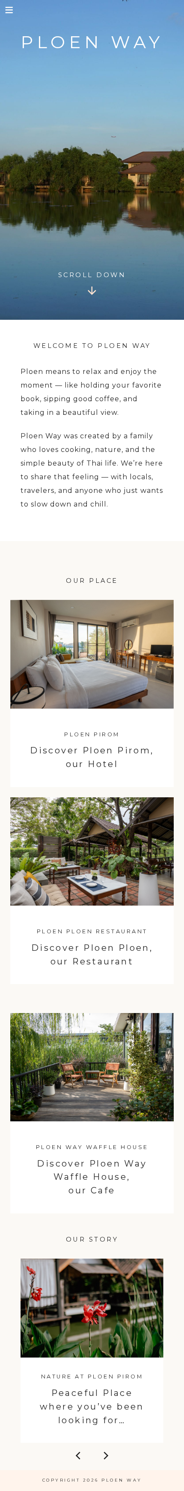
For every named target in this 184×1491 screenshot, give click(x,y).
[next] (105, 1457)
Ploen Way (92, 42)
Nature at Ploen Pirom (92, 1376)
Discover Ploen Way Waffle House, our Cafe (92, 1177)
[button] (10, 10)
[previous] (79, 1457)
